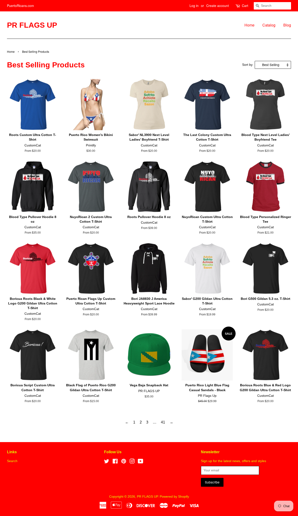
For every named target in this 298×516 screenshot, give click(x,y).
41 (163, 422)
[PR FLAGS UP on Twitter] (106, 462)
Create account (217, 5)
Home (249, 25)
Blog (287, 25)
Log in (194, 5)
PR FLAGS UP (32, 25)
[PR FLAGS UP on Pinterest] (123, 462)
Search (12, 461)
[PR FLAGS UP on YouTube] (140, 462)
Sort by (247, 64)
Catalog (268, 25)
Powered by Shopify (174, 496)
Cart (245, 5)
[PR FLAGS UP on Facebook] (115, 462)
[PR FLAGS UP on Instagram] (132, 462)
